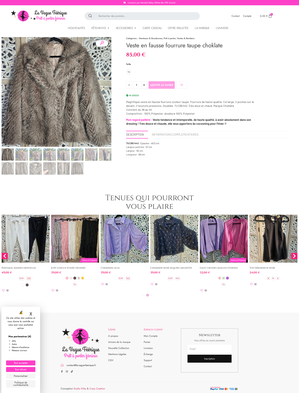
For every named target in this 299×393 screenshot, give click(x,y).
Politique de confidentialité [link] (20, 384)
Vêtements (98, 28)
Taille (128, 64)
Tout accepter (21, 363)
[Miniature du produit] (102, 43)
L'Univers (222, 28)
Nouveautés (76, 28)
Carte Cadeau (152, 28)
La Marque (202, 28)
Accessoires (124, 28)
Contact (236, 16)
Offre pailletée (178, 28)
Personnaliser (21, 376)
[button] (147, 295)
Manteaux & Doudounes (150, 38)
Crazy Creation (97, 388)
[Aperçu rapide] (7, 290)
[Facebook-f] (62, 371)
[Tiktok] (72, 371)
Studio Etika (80, 388)
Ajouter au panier (161, 85)
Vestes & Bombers (186, 38)
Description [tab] (135, 134)
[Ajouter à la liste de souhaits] (181, 85)
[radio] (128, 72)
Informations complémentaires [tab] (175, 134)
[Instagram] (67, 371)
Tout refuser (21, 369)
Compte (247, 16)
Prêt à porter (170, 38)
